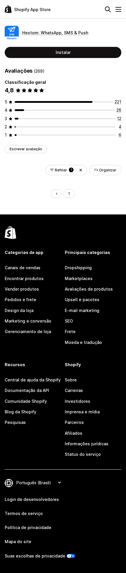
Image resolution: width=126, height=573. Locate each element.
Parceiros (74, 422)
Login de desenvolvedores (32, 499)
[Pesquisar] (108, 9)
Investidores (77, 401)
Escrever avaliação (26, 149)
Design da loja (19, 310)
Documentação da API (27, 390)
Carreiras (74, 390)
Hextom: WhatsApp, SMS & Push (55, 32)
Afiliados (73, 433)
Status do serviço (83, 454)
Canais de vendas (22, 267)
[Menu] (118, 9)
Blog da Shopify (20, 411)
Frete (70, 331)
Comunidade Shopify (26, 401)
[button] (81, 170)
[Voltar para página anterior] (56, 193)
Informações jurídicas (86, 443)
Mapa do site (18, 541)
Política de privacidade (28, 527)
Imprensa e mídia (82, 411)
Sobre (71, 379)
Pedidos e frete (20, 299)
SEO (69, 320)
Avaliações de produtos (89, 288)
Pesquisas (15, 422)
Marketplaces (79, 278)
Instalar (63, 52)
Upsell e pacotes (82, 299)
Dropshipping (78, 267)
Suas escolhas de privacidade (35, 555)
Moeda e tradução (83, 342)
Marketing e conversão (28, 320)
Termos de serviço (24, 513)
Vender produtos (22, 288)
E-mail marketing (82, 310)
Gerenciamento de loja (28, 331)
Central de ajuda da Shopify (33, 379)
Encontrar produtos (24, 278)
